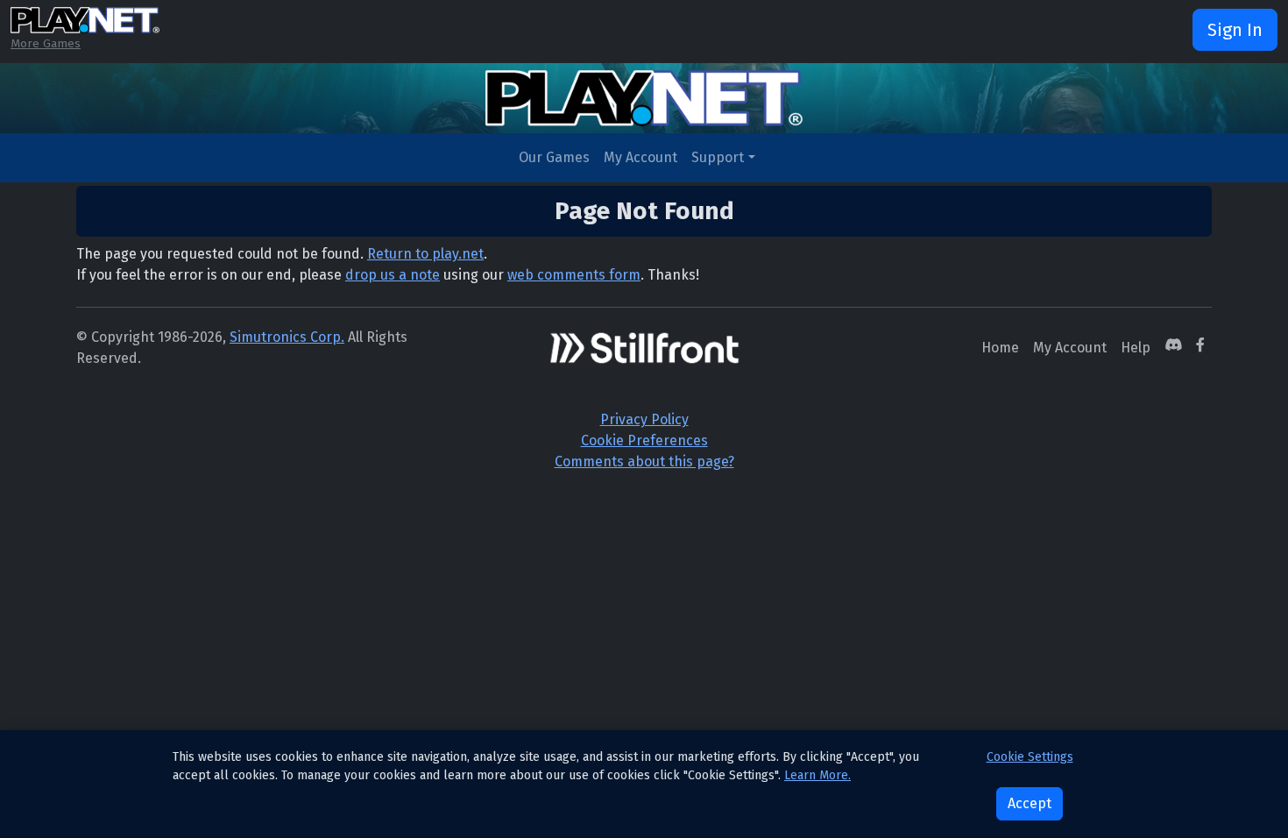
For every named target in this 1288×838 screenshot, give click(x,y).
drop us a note (392, 274)
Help (1135, 347)
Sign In (1235, 29)
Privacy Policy (644, 419)
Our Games (554, 157)
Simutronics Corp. (287, 337)
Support (717, 157)
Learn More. (817, 775)
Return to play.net (425, 253)
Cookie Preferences (644, 440)
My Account (640, 157)
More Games (46, 43)
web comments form (573, 274)
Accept (1029, 803)
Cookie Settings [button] (1030, 756)
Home (1000, 347)
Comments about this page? (644, 461)
